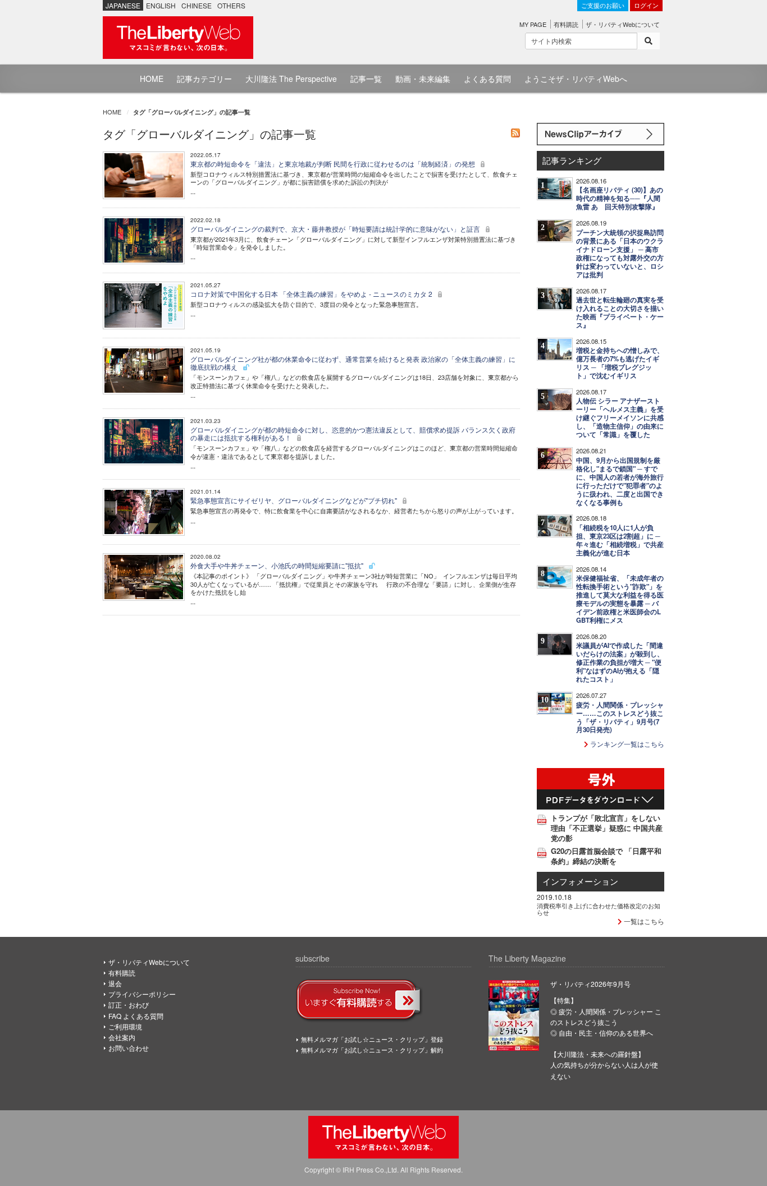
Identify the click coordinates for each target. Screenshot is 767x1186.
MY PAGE (532, 24)
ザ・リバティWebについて (623, 24)
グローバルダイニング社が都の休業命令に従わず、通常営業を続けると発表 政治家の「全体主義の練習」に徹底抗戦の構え (352, 362)
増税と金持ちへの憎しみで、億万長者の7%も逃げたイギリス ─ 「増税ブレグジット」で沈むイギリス (620, 363)
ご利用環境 (125, 1026)
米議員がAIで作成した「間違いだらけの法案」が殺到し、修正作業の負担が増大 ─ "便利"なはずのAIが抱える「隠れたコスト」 (620, 662)
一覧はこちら (643, 921)
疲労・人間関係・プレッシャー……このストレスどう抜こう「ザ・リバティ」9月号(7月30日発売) (620, 717)
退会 (115, 983)
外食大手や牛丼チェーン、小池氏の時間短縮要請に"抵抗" (277, 565)
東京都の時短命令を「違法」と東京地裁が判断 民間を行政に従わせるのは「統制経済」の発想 (333, 163)
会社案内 (121, 1037)
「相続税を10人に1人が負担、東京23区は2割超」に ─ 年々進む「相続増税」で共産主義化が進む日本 (620, 540)
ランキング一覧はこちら (626, 743)
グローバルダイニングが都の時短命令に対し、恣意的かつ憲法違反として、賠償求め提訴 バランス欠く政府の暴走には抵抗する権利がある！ (352, 433)
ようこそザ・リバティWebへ (575, 78)
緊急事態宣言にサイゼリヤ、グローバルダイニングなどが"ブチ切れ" (294, 500)
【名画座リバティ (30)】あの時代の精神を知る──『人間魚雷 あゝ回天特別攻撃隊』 (619, 198)
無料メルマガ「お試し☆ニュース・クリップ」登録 (372, 1039)
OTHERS (231, 5)
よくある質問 (487, 78)
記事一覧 (366, 78)
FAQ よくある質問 (135, 1015)
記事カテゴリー (204, 78)
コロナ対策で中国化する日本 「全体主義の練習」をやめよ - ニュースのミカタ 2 (312, 293)
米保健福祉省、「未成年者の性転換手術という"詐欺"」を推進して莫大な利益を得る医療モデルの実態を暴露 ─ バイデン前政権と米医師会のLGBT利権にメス (620, 599)
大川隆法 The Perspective (291, 78)
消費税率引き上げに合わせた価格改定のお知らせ (598, 909)
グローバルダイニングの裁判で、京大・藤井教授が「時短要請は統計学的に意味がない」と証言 (336, 228)
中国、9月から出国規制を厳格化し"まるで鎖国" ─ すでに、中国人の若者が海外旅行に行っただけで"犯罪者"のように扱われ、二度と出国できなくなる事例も (620, 481)
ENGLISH (161, 5)
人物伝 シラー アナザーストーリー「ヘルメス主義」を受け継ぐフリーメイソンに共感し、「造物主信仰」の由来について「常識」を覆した (620, 417)
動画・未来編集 (422, 78)
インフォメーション (580, 881)
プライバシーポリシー (142, 994)
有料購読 (566, 24)
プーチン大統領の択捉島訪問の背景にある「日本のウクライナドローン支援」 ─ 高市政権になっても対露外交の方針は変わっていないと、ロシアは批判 (620, 253)
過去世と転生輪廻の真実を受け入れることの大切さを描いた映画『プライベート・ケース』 (620, 312)
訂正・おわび (128, 1004)
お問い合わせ (128, 1047)
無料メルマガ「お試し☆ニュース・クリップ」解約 (372, 1049)
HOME (151, 78)
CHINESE (196, 5)
